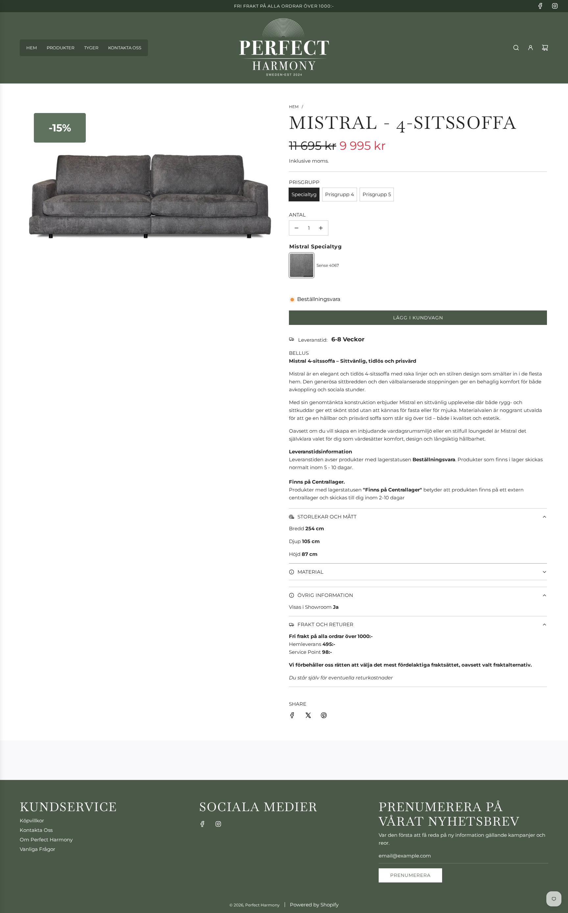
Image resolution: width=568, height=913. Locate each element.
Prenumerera (410, 875)
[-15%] (150, 295)
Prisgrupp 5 (377, 194)
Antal (297, 215)
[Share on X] (308, 716)
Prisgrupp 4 (339, 194)
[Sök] (516, 47)
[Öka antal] (321, 228)
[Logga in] (530, 47)
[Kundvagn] (545, 47)
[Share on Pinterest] (324, 716)
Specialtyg (304, 194)
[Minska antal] (296, 228)
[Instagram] (555, 6)
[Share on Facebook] (292, 716)
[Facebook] (540, 6)
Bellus (299, 353)
